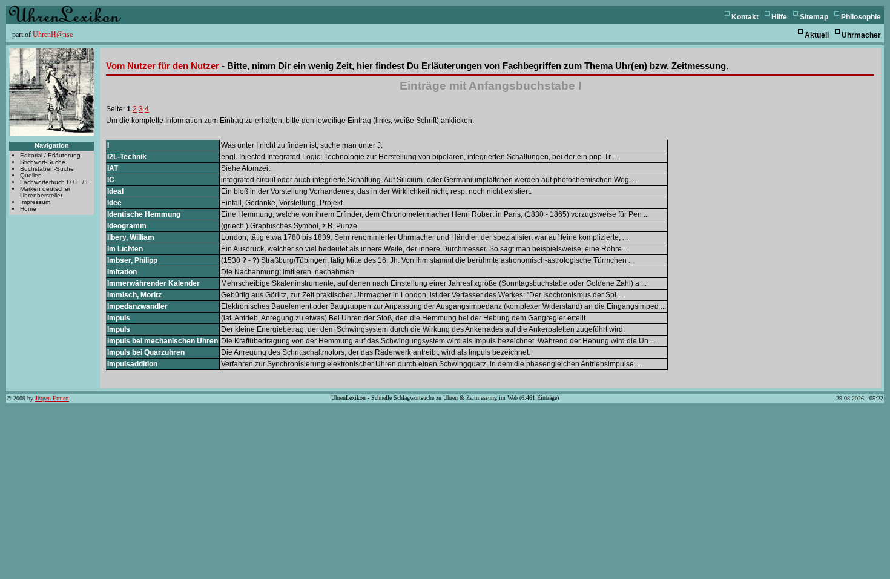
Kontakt (745, 17)
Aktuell (817, 35)
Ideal (115, 191)
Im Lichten (125, 249)
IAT (112, 168)
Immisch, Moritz (134, 295)
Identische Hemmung (143, 214)
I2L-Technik (127, 157)
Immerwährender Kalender (153, 283)
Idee (114, 203)
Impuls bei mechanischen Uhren (162, 341)
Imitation (122, 272)
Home (28, 208)
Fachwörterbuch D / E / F (55, 182)
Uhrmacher (861, 35)
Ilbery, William (130, 237)
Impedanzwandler (137, 306)
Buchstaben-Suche (47, 168)
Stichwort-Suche (42, 162)
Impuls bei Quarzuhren (146, 352)
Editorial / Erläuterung (50, 155)
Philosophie (861, 17)
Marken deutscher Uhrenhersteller (45, 192)
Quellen (31, 175)
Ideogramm (127, 226)
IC (110, 180)
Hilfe (779, 17)
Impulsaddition (132, 364)
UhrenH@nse (53, 34)
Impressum (35, 202)
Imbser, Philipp (132, 260)
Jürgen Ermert (52, 398)
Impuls (118, 318)
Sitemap (814, 17)
